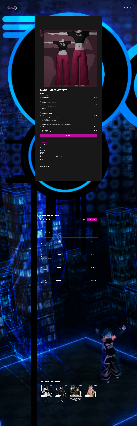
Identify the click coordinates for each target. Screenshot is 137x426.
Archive (40, 8)
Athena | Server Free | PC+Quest (91, 400)
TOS (36, 8)
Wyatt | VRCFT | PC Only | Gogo (61, 400)
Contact (32, 8)
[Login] (127, 7)
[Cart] (130, 7)
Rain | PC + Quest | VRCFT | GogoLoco (46, 400)
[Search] (124, 7)
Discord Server (26, 8)
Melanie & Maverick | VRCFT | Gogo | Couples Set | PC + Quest (75, 399)
